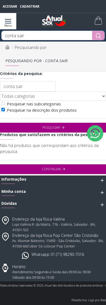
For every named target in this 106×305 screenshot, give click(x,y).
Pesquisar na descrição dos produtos (42, 110)
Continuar (51, 169)
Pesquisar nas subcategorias (34, 103)
